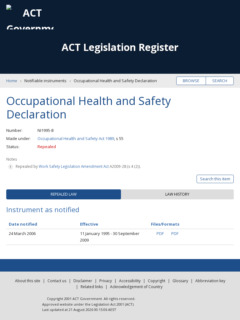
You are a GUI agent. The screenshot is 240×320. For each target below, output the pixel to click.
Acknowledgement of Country (136, 286)
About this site (27, 280)
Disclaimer (82, 280)
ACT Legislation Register (120, 47)
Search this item (215, 179)
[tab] (63, 194)
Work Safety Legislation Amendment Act (74, 166)
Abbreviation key (210, 280)
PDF (160, 233)
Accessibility (130, 280)
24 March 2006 (22, 233)
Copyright (156, 280)
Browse (191, 80)
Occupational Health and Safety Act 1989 (76, 138)
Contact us (57, 280)
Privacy (105, 280)
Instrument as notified (42, 209)
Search (219, 80)
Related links (92, 286)
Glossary (180, 280)
